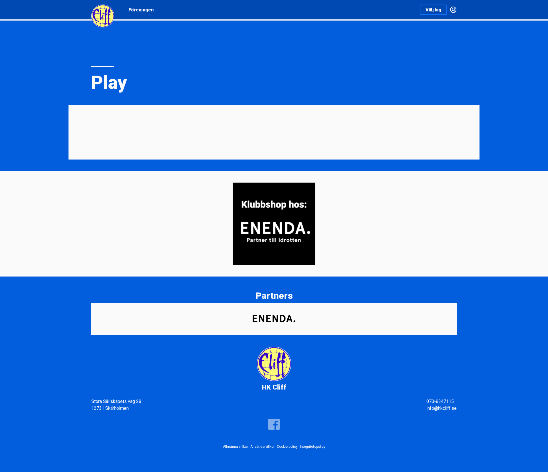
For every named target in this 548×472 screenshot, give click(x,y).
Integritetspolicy (312, 447)
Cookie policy (287, 447)
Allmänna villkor (235, 447)
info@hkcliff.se (441, 408)
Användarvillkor (262, 447)
